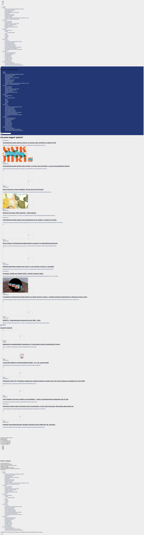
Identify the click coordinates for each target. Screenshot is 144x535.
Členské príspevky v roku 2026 (12, 23)
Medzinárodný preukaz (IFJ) (11, 26)
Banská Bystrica (8, 30)
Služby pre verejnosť (7, 61)
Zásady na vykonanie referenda (12, 19)
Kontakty (5, 51)
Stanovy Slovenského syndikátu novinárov (14, 8)
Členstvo (5, 20)
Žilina (6, 38)
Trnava (6, 36)
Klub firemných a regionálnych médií (13, 41)
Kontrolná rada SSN (9, 15)
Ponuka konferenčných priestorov (13, 63)
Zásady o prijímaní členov (10, 24)
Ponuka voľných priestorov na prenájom (14, 65)
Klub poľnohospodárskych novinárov (13, 47)
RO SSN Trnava (8, 59)
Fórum (6, 28)
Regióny (4, 29)
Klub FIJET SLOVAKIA (10, 42)
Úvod (4, 6)
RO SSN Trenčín (8, 58)
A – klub (7, 40)
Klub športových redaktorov (11, 48)
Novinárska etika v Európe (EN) (12, 12)
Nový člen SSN (8, 22)
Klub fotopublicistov (9, 43)
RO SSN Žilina (8, 60)
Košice (6, 31)
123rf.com (41, 532)
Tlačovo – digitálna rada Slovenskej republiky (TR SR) (17, 17)
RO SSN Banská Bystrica (10, 52)
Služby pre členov (9, 25)
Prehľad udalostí (11, 32)
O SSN (4, 7)
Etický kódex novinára (10, 10)
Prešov (6, 34)
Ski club (7, 50)
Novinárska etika (8, 11)
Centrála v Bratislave (9, 53)
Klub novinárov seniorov (10, 45)
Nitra (6, 33)
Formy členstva (8, 21)
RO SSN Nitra (8, 56)
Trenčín (7, 35)
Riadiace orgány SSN (9, 14)
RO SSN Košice (8, 54)
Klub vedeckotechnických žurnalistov (13, 49)
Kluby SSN (7, 13)
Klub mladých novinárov (10, 44)
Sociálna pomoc (8, 16)
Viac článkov (3, 324)
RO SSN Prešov (8, 57)
